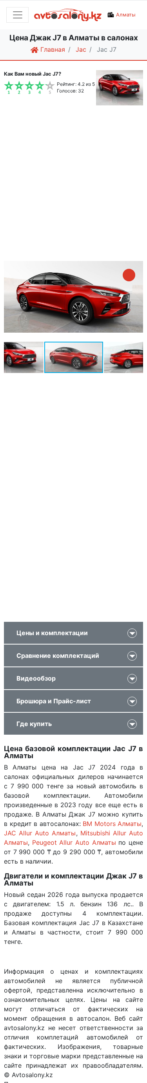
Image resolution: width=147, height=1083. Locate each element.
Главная (51, 49)
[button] (129, 275)
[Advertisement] (73, 184)
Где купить (34, 724)
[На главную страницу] (68, 15)
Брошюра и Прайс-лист (53, 701)
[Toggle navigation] (17, 15)
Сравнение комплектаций (57, 655)
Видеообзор (36, 678)
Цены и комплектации (52, 633)
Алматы (126, 15)
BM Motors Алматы (112, 824)
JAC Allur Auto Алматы (40, 833)
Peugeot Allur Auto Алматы (74, 842)
